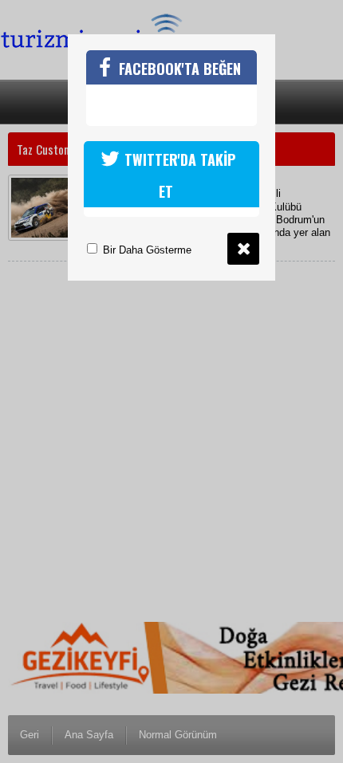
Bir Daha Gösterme (145, 250)
